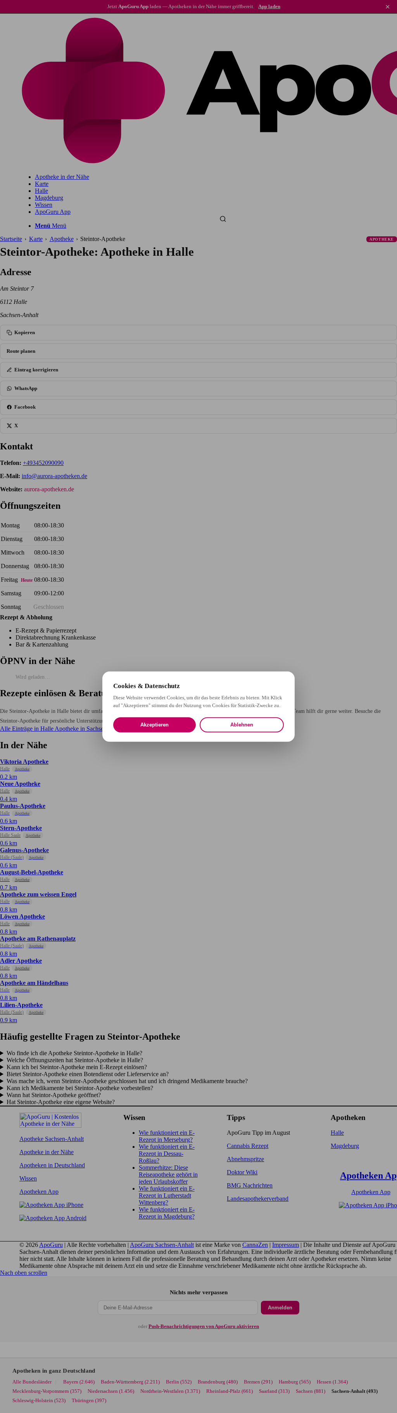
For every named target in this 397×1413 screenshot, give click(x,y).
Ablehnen (241, 725)
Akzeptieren (154, 725)
